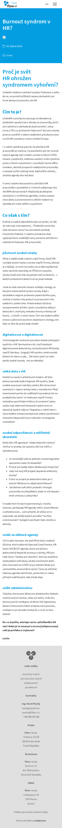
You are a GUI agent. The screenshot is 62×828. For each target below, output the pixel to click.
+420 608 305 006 (31, 716)
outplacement (31, 682)
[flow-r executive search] (10, 4)
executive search (31, 674)
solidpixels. (40, 820)
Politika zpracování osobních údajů (31, 812)
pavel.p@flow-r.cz (31, 712)
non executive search (31, 678)
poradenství (31, 687)
